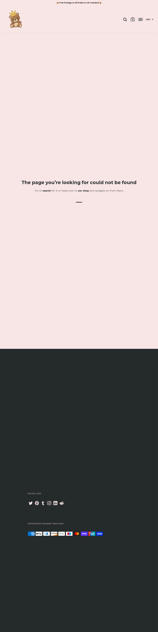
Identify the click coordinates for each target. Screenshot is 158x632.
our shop (83, 190)
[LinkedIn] (55, 503)
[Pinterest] (37, 503)
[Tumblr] (43, 503)
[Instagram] (49, 503)
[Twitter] (31, 503)
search (47, 190)
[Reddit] (62, 503)
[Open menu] (140, 19)
